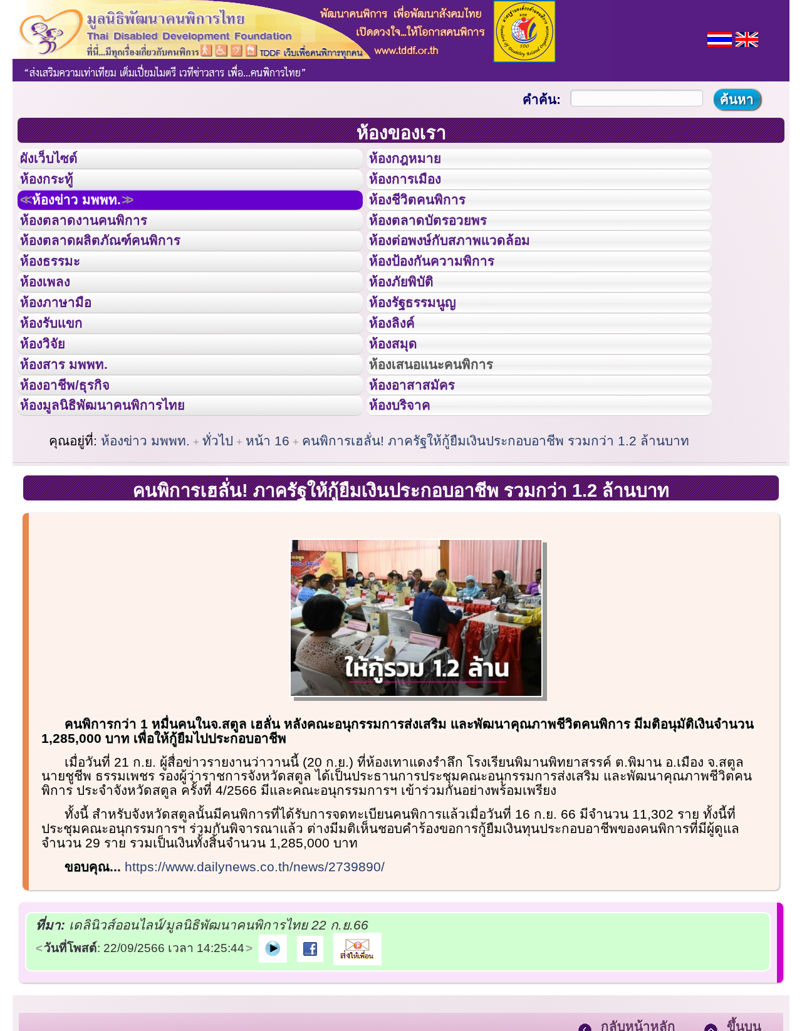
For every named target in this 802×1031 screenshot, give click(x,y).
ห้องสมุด (401, 415)
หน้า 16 (267, 538)
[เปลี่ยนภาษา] (719, 38)
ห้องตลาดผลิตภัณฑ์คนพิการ (118, 274)
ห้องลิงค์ (400, 387)
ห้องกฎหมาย (415, 162)
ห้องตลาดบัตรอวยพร (442, 247)
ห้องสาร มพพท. (75, 443)
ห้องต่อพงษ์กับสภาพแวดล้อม (467, 274)
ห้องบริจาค (410, 499)
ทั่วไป (217, 538)
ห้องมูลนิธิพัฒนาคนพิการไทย (121, 499)
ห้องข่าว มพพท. (91, 218)
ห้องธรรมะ (59, 302)
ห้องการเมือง (416, 190)
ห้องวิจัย (51, 415)
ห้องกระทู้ (55, 190)
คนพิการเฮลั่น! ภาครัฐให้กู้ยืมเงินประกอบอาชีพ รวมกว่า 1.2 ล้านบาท (495, 538)
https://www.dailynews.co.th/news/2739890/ (255, 964)
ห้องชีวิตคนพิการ (430, 218)
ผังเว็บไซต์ (59, 162)
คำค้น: (542, 99)
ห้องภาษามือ (66, 359)
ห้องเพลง (53, 330)
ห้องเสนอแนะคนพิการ (447, 443)
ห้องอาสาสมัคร (423, 471)
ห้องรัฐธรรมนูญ (424, 359)
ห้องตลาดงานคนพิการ (99, 247)
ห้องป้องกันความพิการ (447, 302)
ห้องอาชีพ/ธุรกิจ (77, 471)
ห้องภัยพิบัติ (411, 330)
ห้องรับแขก (61, 387)
